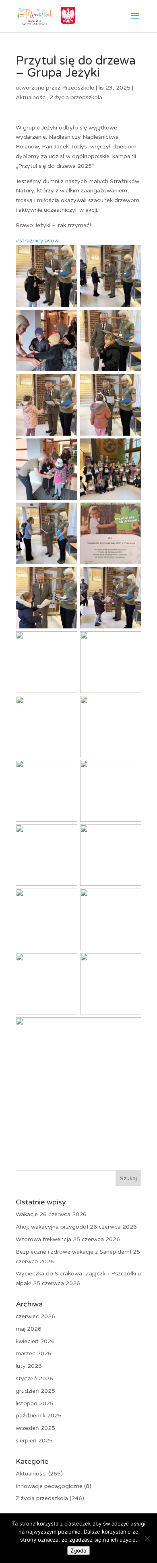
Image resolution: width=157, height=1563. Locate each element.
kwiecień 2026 (35, 1341)
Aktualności (31, 97)
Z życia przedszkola (76, 97)
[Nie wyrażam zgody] (147, 1538)
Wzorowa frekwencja (43, 1239)
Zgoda (78, 1550)
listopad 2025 (35, 1403)
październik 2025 (39, 1415)
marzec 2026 (34, 1353)
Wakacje (27, 1214)
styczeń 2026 (34, 1378)
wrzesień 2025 (35, 1428)
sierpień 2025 (34, 1440)
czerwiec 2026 (35, 1316)
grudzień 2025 (35, 1391)
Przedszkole (78, 87)
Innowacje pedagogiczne (49, 1486)
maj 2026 (28, 1328)
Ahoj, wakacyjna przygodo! (52, 1226)
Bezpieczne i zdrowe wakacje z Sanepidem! (73, 1251)
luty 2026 (29, 1366)
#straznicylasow (37, 240)
